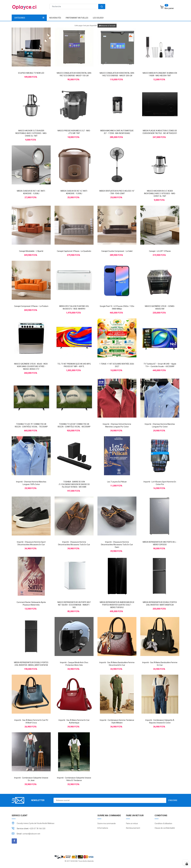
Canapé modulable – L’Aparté (31, 251)
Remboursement (133, 828)
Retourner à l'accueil (107, 26)
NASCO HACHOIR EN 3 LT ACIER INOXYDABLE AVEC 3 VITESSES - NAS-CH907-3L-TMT (160, 193)
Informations (102, 828)
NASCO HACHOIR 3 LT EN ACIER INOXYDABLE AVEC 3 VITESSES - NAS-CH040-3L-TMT (31, 133)
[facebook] (14, 841)
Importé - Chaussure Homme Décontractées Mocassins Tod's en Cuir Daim (117, 544)
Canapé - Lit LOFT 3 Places (160, 251)
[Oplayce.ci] (74, 856)
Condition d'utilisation (163, 823)
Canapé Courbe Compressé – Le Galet (117, 251)
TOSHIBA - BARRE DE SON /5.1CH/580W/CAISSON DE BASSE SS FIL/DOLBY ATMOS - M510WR (74, 484)
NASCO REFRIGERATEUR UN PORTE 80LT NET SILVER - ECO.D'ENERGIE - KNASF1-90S (74, 604)
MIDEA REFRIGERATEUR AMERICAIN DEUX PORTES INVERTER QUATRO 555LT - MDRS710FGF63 (117, 604)
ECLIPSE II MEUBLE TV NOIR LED (31, 73)
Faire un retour (132, 823)
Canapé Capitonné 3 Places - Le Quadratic (74, 251)
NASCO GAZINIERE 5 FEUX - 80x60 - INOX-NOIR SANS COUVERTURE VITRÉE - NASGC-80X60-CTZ (31, 366)
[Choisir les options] (111, 393)
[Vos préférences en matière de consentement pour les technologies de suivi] (187, 864)
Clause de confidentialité (165, 828)
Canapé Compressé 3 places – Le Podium (31, 306)
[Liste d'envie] (31, 42)
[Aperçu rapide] (36, 42)
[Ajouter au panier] (26, 42)
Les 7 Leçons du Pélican (117, 482)
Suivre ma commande (106, 823)
